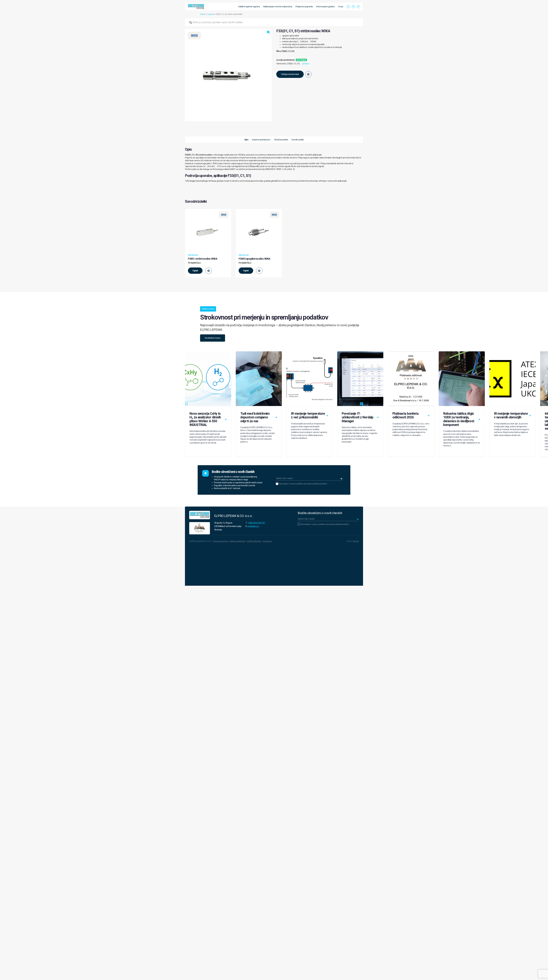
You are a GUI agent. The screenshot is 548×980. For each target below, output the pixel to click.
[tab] (246, 139)
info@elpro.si (253, 526)
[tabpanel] (274, 164)
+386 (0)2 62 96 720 (256, 523)
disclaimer (267, 541)
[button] (268, 32)
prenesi (306, 64)
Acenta (355, 541)
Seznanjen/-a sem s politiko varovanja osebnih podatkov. (303, 484)
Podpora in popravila (304, 6)
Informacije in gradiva (325, 6)
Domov (203, 14)
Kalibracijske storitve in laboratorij (277, 6)
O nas (340, 6)
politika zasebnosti (237, 541)
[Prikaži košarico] (358, 6)
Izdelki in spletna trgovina (249, 6)
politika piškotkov (254, 541)
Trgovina (210, 14)
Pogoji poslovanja (220, 541)
